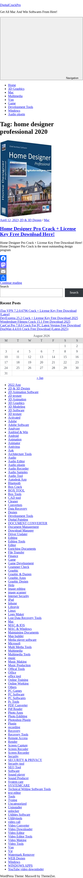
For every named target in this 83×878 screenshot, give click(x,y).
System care (15, 782)
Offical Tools (16, 669)
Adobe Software (18, 425)
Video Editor (16, 832)
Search (4, 286)
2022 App (14, 384)
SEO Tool (14, 767)
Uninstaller (15, 807)
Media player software (22, 639)
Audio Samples (18, 472)
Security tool (16, 763)
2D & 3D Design (31, 220)
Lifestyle (13, 607)
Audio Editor (16, 461)
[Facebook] (41, 258)
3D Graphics (16, 88)
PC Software (16, 694)
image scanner (17, 592)
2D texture (15, 395)
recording (14, 727)
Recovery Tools (18, 734)
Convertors (15, 505)
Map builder (16, 636)
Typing (12, 800)
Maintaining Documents (23, 632)
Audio (12, 457)
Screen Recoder (18, 749)
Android (13, 435)
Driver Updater (17, 534)
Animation (15, 439)
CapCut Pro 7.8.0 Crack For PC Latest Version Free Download (40, 325)
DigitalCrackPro (10, 5)
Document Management (23, 527)
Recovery (14, 731)
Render (12, 741)
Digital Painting (18, 519)
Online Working (18, 683)
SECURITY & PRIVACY (25, 760)
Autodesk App (17, 479)
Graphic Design (18, 581)
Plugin (12, 723)
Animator (14, 443)
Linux (12, 610)
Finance (13, 556)
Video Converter (18, 825)
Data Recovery (17, 508)
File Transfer (16, 552)
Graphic (13, 570)
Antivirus (14, 446)
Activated (14, 417)
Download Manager (21, 530)
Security (13, 756)
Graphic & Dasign (19, 574)
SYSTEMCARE (19, 785)
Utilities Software (19, 814)
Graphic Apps (17, 578)
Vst (10, 851)
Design (12, 512)
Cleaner (13, 501)
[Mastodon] (41, 265)
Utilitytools (15, 818)
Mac (11, 92)
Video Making (17, 840)
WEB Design (16, 858)
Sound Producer (18, 778)
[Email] (41, 271)
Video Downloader (20, 829)
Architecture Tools (20, 454)
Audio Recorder (18, 468)
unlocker (13, 811)
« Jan (40, 378)
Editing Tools (16, 541)
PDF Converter (18, 705)
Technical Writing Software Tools (29, 789)
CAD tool (14, 497)
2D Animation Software (23, 392)
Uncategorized (17, 803)
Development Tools (20, 107)
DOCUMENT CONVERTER (27, 523)
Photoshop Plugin (19, 720)
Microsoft (14, 643)
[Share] (41, 278)
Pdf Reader (15, 709)
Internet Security (18, 596)
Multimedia (15, 96)
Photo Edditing (17, 716)
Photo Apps (15, 712)
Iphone (12, 603)
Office (12, 672)
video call (14, 822)
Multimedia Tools (19, 654)
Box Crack (15, 486)
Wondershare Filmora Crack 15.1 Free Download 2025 (35, 321)
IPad (11, 599)
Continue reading (11, 283)
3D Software (16, 410)
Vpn (11, 99)
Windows (14, 110)
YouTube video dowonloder (26, 869)
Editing (12, 537)
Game (12, 103)
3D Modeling (16, 406)
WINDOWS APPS (20, 865)
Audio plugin (16, 114)
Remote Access (18, 738)
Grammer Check (18, 567)
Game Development (21, 563)
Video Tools (16, 843)
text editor (14, 792)
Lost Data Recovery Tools (25, 618)
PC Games (15, 690)
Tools (11, 796)
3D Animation (17, 399)
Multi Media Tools (20, 647)
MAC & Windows (20, 629)
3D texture (15, 414)
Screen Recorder (18, 752)
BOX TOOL (16, 490)
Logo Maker (16, 614)
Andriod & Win (18, 432)
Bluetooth (14, 483)
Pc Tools (13, 701)
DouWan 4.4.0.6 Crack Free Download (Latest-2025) (34, 329)
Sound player (16, 774)
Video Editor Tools (20, 836)
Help (11, 585)
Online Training (18, 680)
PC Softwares (17, 698)
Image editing (16, 588)
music (12, 658)
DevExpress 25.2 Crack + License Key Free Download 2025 (39, 318)
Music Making (17, 661)
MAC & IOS (16, 625)
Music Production (19, 665)
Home (12, 85)
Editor (12, 545)
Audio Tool (15, 476)
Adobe (12, 421)
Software (14, 771)
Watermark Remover (21, 854)
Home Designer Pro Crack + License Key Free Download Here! (38, 231)
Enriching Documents (22, 548)
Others (12, 687)
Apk (11, 450)
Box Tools (14, 494)
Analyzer (14, 428)
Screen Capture (18, 745)
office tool (14, 676)
